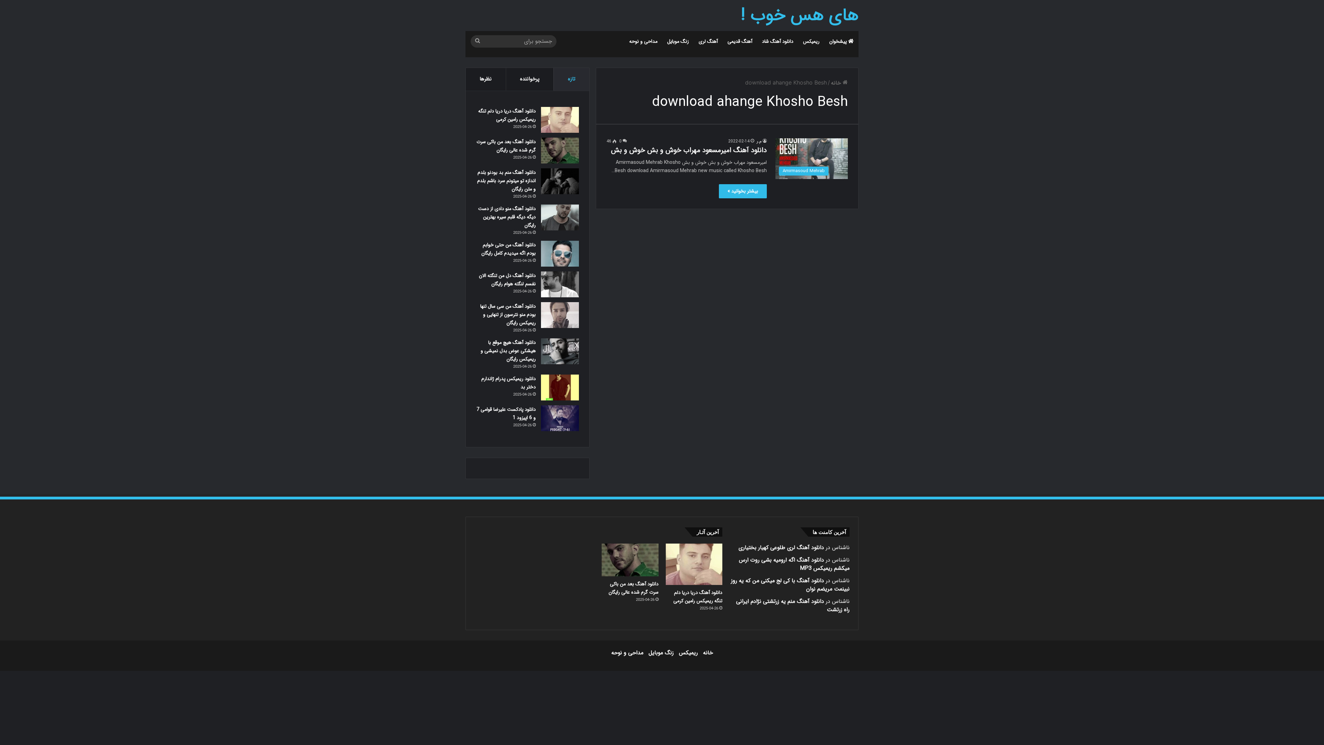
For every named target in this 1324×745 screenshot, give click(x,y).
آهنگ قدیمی (740, 41)
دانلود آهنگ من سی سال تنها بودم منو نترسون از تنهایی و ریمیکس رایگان (508, 314)
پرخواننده (530, 79)
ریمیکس (811, 41)
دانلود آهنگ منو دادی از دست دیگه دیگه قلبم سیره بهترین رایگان (507, 217)
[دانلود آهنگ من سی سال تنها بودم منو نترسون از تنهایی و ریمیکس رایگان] (560, 315)
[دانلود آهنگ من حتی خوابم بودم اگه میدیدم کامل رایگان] (560, 254)
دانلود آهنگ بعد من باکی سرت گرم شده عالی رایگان (634, 588)
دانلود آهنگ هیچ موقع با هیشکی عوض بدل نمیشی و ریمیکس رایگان (508, 351)
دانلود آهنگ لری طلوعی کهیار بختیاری (781, 547)
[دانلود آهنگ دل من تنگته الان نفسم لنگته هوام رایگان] (560, 284)
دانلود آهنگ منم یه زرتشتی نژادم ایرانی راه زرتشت (793, 605)
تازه (571, 79)
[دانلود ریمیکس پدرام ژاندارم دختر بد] (560, 387)
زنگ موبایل (678, 41)
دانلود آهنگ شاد (777, 41)
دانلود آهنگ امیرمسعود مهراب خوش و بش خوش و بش (689, 150)
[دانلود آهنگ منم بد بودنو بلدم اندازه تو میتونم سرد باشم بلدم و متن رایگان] (560, 181)
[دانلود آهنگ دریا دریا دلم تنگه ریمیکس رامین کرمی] (560, 120)
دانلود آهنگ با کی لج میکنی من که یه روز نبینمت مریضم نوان (790, 584)
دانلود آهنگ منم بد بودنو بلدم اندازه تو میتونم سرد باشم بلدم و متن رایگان (506, 181)
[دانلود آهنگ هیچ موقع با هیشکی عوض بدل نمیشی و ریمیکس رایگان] (560, 351)
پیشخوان (838, 41)
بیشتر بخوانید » (743, 191)
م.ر (759, 141)
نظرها (486, 79)
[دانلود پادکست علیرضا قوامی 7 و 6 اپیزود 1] (560, 418)
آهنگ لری (708, 41)
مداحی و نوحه (643, 41)
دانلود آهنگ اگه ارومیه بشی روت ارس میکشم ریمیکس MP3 (794, 564)
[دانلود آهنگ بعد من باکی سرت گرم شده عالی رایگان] (560, 150)
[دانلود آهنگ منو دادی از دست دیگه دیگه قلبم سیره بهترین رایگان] (560, 217)
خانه (837, 83)
